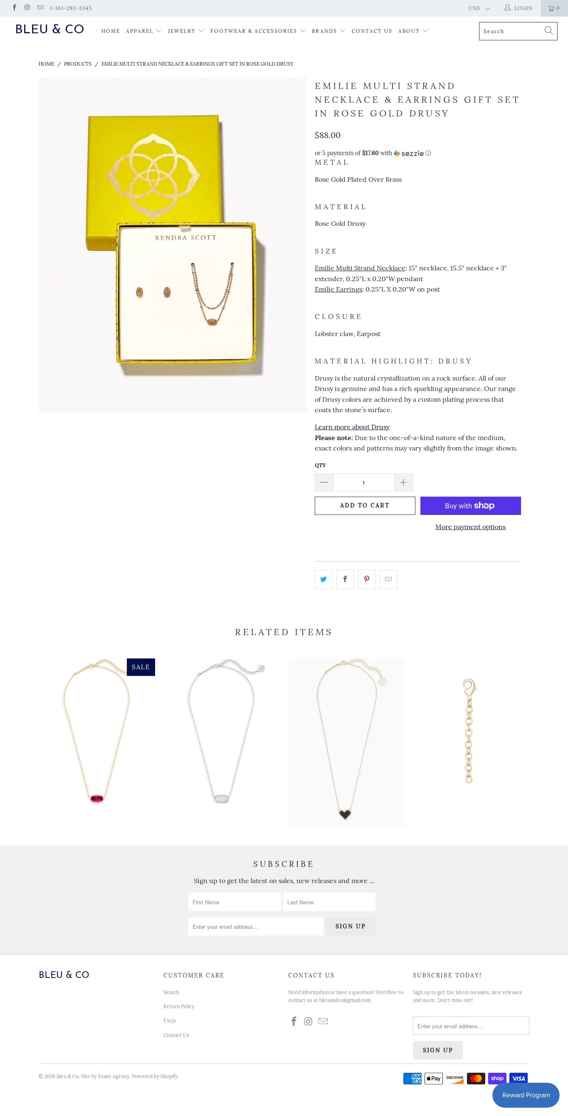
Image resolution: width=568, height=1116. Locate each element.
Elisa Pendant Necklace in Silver (221, 731)
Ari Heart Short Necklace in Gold (346, 742)
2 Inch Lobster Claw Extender (471, 731)
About (410, 31)
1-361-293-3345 (71, 8)
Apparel (139, 31)
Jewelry (182, 31)
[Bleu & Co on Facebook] (13, 8)
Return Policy (178, 1006)
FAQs (169, 1020)
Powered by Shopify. (155, 1076)
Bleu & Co (49, 30)
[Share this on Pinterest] (367, 579)
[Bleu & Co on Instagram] (26, 8)
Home (110, 31)
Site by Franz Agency (105, 1076)
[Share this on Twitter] (324, 579)
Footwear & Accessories (253, 31)
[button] (418, 153)
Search (171, 992)
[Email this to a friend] (389, 579)
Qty (320, 465)
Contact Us (372, 31)
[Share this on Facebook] (345, 579)
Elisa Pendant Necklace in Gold (97, 731)
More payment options (470, 526)
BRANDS (324, 31)
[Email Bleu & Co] (40, 8)
